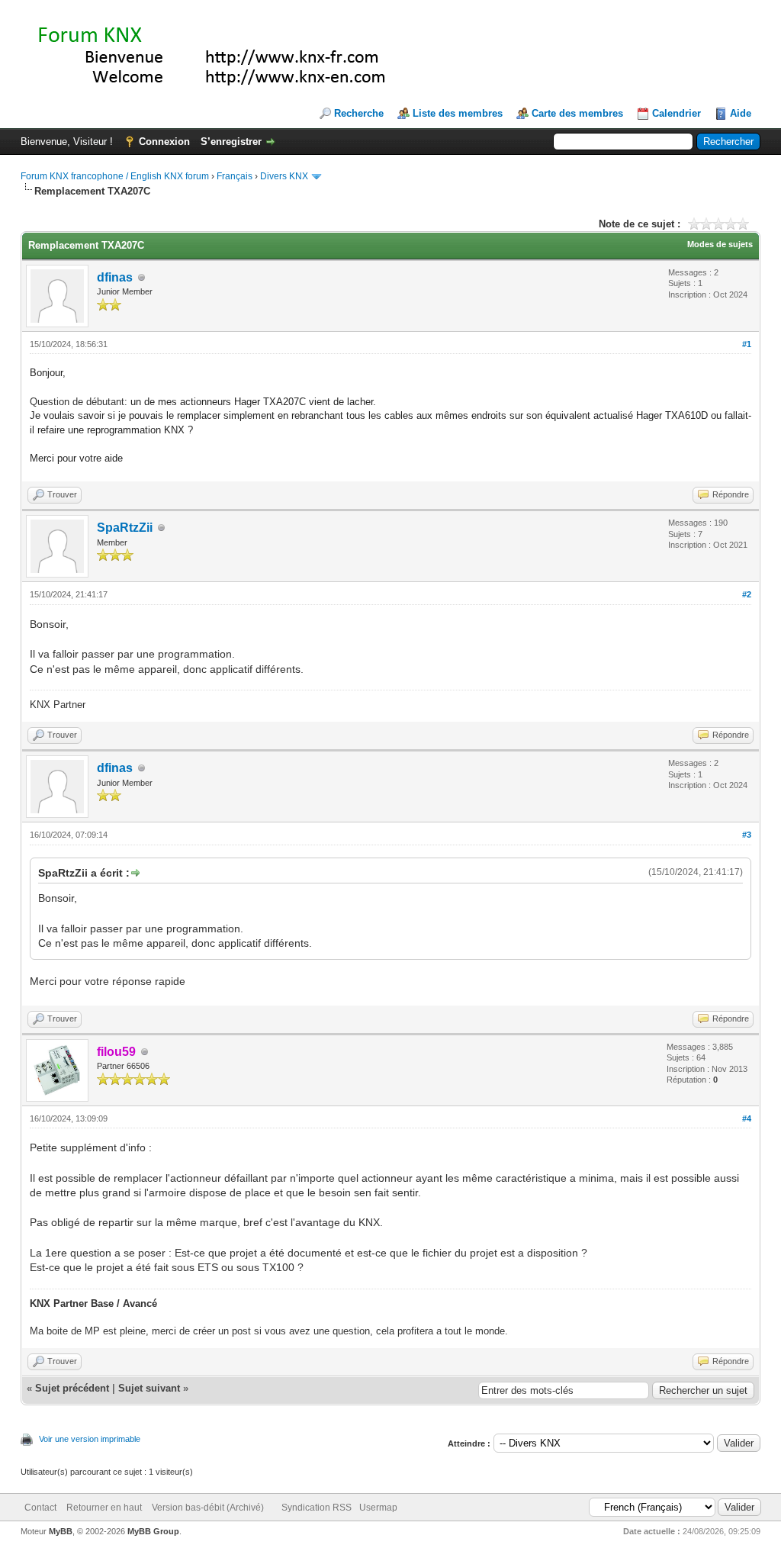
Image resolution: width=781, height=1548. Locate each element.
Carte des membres (577, 113)
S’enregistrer (231, 141)
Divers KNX (284, 176)
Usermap (378, 1507)
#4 (746, 1118)
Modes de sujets (720, 244)
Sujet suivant (149, 1388)
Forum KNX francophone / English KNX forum (115, 176)
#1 (746, 344)
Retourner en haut (104, 1507)
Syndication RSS (316, 1507)
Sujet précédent (72, 1388)
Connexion (164, 141)
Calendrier (676, 113)
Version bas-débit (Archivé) (208, 1507)
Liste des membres (458, 113)
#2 (746, 594)
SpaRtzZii (125, 527)
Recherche (359, 113)
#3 (746, 834)
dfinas (115, 277)
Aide (740, 113)
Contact (40, 1507)
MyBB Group (153, 1531)
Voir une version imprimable (89, 1438)
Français (234, 176)
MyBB (60, 1531)
